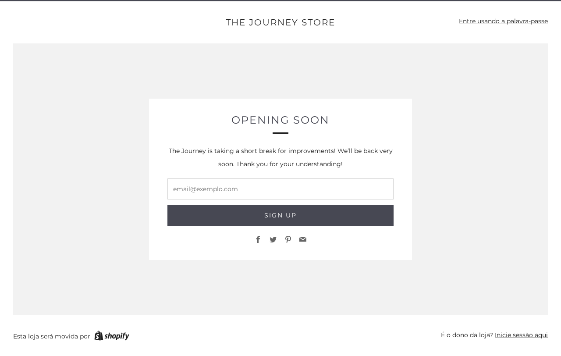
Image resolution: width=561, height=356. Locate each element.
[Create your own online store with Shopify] (111, 337)
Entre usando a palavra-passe (503, 21)
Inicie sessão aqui (521, 335)
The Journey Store (280, 22)
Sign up (280, 215)
